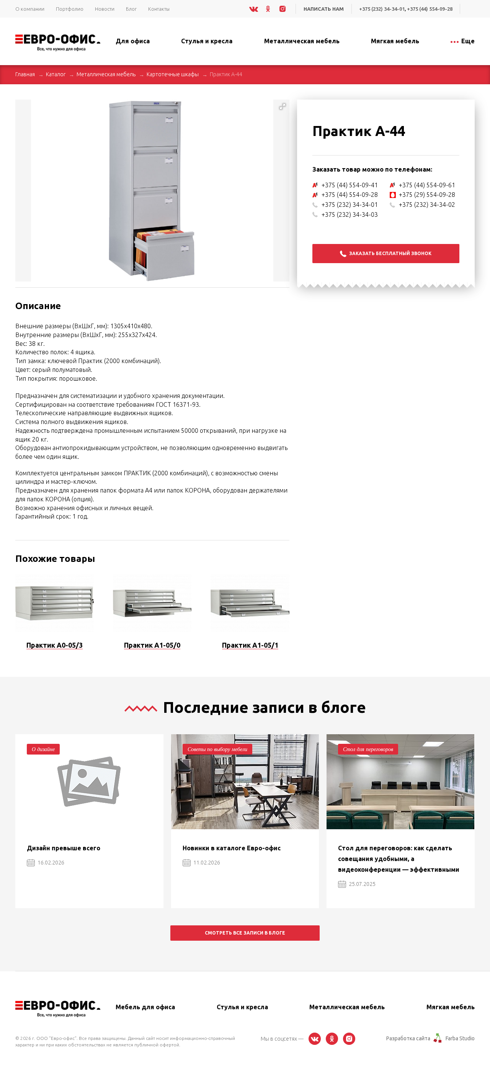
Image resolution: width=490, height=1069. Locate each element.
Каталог (55, 74)
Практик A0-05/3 (54, 645)
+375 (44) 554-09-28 (429, 8)
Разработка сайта (408, 1038)
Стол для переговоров (368, 749)
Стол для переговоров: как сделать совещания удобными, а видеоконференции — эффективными (398, 859)
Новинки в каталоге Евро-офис (232, 848)
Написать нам (324, 8)
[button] (282, 106)
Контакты (159, 8)
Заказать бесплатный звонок (390, 253)
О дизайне (43, 749)
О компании (29, 8)
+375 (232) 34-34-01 (382, 8)
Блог (131, 8)
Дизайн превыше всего (63, 848)
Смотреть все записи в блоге (245, 932)
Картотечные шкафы (173, 74)
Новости (104, 8)
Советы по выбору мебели (217, 749)
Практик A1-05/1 (250, 645)
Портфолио (69, 8)
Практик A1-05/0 (152, 645)
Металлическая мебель (106, 74)
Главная (25, 74)
